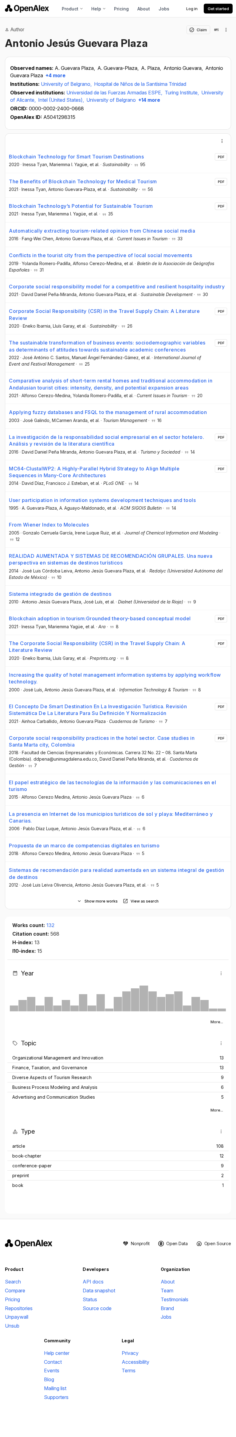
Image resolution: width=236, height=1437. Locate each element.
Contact (53, 1362)
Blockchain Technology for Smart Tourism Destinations (76, 157)
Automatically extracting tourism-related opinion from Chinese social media (102, 231)
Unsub (12, 1326)
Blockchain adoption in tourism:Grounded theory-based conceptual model (100, 618)
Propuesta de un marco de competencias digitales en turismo (84, 845)
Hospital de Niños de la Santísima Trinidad (140, 84)
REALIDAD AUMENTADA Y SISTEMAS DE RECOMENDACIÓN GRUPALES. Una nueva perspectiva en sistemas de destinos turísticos (110, 559)
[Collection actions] (226, 30)
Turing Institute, (182, 92)
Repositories (19, 1308)
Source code (97, 1308)
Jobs (164, 8)
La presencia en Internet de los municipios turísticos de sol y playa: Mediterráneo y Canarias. (111, 817)
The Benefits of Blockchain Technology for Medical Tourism (83, 181)
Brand (167, 1308)
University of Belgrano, (67, 84)
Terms (129, 1370)
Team (167, 1290)
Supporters (56, 1397)
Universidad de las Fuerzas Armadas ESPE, (114, 92)
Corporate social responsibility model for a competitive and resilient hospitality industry (117, 286)
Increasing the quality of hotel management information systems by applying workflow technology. (115, 678)
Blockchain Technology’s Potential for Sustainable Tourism (81, 206)
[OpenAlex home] (27, 9)
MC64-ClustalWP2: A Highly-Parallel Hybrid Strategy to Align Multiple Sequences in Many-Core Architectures (94, 472)
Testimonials (174, 1299)
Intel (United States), (61, 100)
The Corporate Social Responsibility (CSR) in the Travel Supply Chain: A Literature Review (97, 646)
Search (13, 1282)
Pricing (121, 8)
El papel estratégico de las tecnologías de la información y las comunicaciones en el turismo (112, 785)
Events (51, 1370)
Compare (15, 1290)
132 (50, 925)
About (143, 8)
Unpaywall (16, 1317)
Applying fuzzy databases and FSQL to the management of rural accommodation (108, 412)
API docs (93, 1282)
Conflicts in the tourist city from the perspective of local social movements (100, 255)
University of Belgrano (111, 100)
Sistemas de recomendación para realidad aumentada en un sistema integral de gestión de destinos (116, 873)
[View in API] (216, 30)
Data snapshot (99, 1290)
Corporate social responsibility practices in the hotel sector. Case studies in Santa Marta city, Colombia (102, 741)
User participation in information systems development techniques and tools (102, 500)
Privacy (130, 1353)
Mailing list (55, 1388)
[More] (222, 141)
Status (90, 1299)
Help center (56, 1353)
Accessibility (135, 1362)
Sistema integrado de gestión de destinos (60, 594)
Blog (49, 1379)
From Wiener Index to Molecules (49, 525)
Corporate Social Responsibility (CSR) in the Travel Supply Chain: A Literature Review (104, 314)
